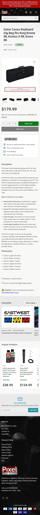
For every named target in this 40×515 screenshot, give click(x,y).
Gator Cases (8, 45)
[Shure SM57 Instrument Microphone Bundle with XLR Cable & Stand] (27, 356)
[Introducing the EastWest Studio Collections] (17, 317)
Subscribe (33, 410)
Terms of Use (6, 453)
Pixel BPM (5, 434)
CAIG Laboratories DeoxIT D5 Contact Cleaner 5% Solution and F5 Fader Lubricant (9, 372)
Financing (5, 458)
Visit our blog (30, 303)
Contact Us (5, 431)
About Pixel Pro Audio (9, 426)
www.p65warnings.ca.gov (10, 293)
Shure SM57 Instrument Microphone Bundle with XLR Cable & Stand (26, 372)
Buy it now (20, 129)
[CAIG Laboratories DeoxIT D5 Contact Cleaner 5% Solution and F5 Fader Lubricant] (10, 356)
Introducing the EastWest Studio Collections (17, 333)
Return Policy (6, 450)
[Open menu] (36, 12)
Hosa (4, 366)
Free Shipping (11, 151)
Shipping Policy (7, 447)
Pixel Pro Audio (22, 505)
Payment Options (7, 455)
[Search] (36, 18)
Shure (21, 366)
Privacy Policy (6, 444)
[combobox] (20, 18)
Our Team (5, 429)
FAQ (3, 461)
